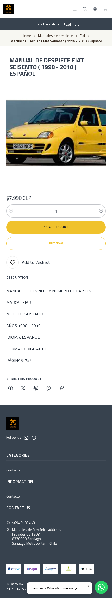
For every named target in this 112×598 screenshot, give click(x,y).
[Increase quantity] (101, 211)
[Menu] (74, 9)
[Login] (94, 9)
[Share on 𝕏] (23, 388)
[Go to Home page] (8, 9)
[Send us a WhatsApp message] (101, 587)
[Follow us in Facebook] (33, 437)
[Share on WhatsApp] (36, 388)
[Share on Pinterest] (48, 388)
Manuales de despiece (55, 36)
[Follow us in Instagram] (26, 437)
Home (26, 36)
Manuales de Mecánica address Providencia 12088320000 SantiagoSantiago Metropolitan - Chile (36, 536)
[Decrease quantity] (11, 211)
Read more (71, 24)
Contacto (13, 470)
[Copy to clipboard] (61, 388)
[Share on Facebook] (10, 388)
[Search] (84, 9)
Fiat (82, 36)
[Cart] (105, 9)
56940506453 (23, 522)
